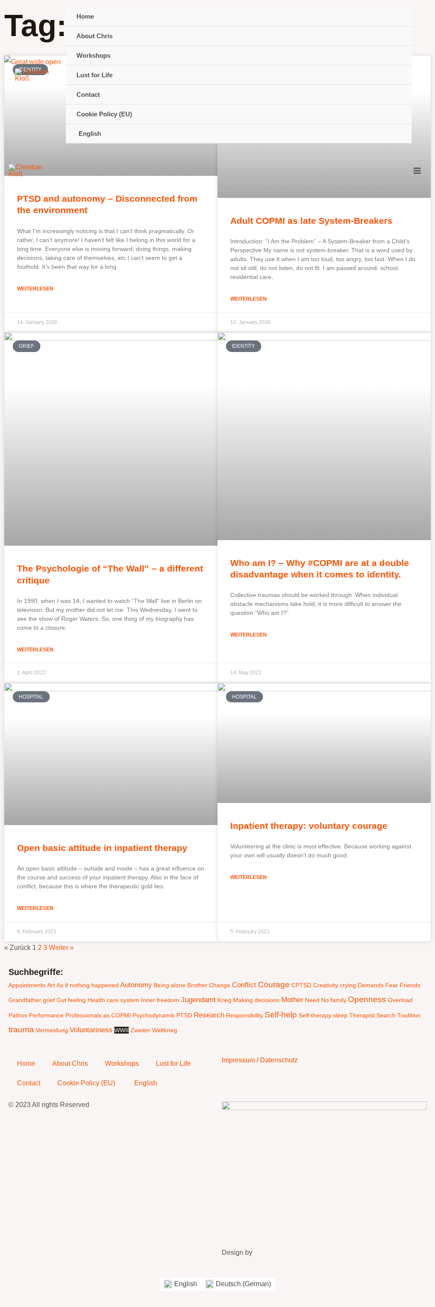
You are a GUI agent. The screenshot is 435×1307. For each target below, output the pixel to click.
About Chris (70, 1063)
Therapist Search (372, 1015)
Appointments (26, 985)
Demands (371, 985)
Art (51, 985)
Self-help (281, 1014)
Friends (410, 985)
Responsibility (244, 1015)
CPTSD (301, 985)
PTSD (184, 1015)
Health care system (113, 1000)
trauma (21, 1029)
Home (26, 1063)
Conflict (244, 985)
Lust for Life (173, 1063)
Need (312, 1000)
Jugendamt (198, 1000)
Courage (274, 984)
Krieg (225, 1000)
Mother (292, 1000)
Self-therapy (315, 1015)
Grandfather (24, 1000)
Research (209, 1015)
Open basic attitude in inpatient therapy (102, 848)
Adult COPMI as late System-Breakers (311, 220)
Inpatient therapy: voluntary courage (308, 826)
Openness (367, 999)
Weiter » (61, 947)
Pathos (17, 1015)
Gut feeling (71, 1000)
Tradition (409, 1015)
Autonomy (136, 985)
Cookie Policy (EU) (86, 1083)
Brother (197, 985)
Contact (28, 1083)
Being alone (170, 985)
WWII (121, 1030)
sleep (340, 1015)
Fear (391, 985)
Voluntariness (91, 1030)
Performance (46, 1015)
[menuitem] (239, 134)
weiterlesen (35, 289)
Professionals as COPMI (98, 1015)
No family (333, 1000)
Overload (400, 1000)
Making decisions (256, 1000)
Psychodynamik (154, 1015)
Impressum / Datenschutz (260, 1060)
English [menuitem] (185, 1283)
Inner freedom (160, 1000)
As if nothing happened (87, 985)
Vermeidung (52, 1030)
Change (219, 985)
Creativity (325, 985)
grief (49, 1000)
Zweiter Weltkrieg (153, 1030)
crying (348, 985)
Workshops (122, 1063)
